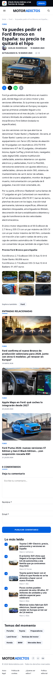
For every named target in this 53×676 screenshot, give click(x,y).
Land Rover (12, 636)
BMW (20, 642)
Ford (10, 19)
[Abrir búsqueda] (48, 10)
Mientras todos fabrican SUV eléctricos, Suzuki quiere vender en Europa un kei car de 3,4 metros (33, 609)
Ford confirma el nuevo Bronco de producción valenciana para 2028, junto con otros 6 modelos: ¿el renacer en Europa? (25, 355)
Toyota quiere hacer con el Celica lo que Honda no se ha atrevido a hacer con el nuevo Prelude (33, 577)
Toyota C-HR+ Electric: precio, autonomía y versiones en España (33, 546)
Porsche (10, 631)
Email (5, 514)
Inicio (4, 19)
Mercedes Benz (34, 642)
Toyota (22, 631)
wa (15, 88)
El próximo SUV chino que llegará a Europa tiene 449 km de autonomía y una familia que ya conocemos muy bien (32, 561)
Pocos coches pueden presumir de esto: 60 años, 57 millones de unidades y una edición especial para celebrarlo (33, 593)
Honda (9, 642)
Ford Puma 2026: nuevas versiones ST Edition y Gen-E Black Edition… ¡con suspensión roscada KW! (24, 451)
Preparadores (36, 631)
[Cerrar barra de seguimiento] (49, 3)
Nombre (7, 502)
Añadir (41, 3)
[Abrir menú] (4, 10)
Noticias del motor (30, 636)
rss (43, 658)
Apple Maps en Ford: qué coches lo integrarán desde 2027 (22, 404)
